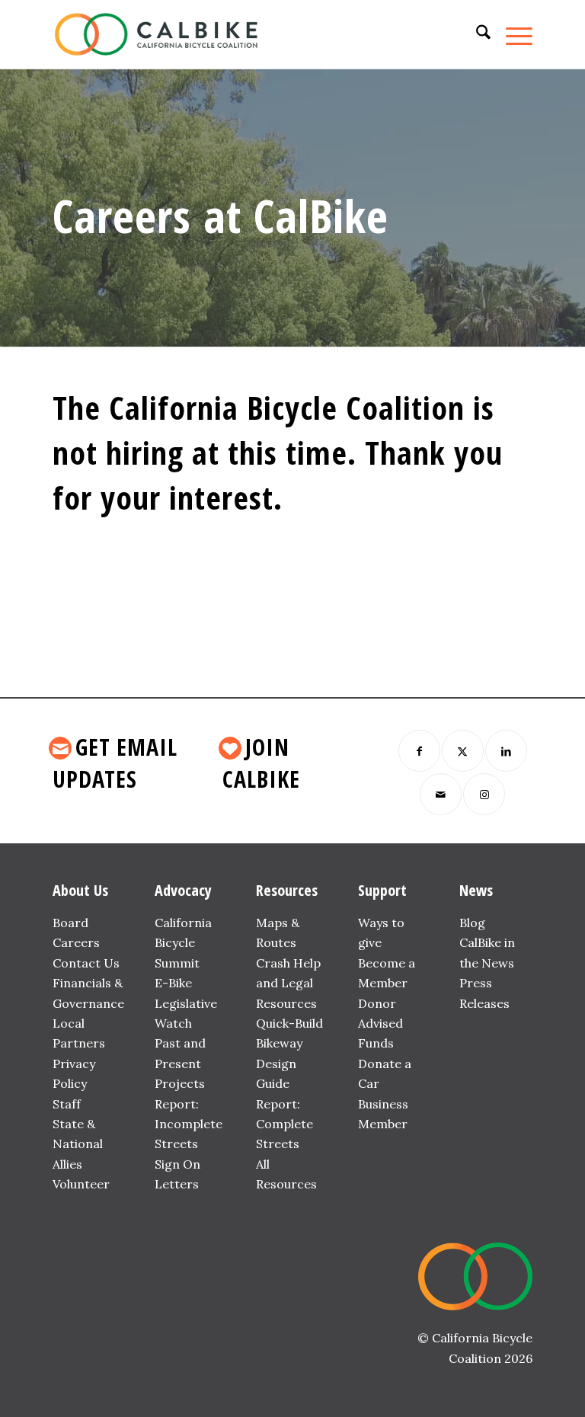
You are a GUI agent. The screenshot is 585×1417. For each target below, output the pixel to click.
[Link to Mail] (441, 794)
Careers (76, 942)
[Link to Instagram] (484, 794)
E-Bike (173, 982)
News (476, 890)
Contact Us (86, 963)
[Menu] (511, 34)
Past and (180, 1043)
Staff (67, 1104)
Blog (472, 922)
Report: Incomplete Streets (188, 1124)
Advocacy (183, 890)
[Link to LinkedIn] (506, 751)
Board (70, 922)
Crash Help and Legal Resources (288, 983)
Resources (287, 890)
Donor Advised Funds (380, 1023)
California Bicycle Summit (183, 943)
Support (382, 890)
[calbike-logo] (156, 34)
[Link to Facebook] (419, 751)
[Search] (476, 34)
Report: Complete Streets (284, 1124)
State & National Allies (78, 1144)
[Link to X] (463, 751)
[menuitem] (476, 34)
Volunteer (81, 1183)
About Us (80, 890)
